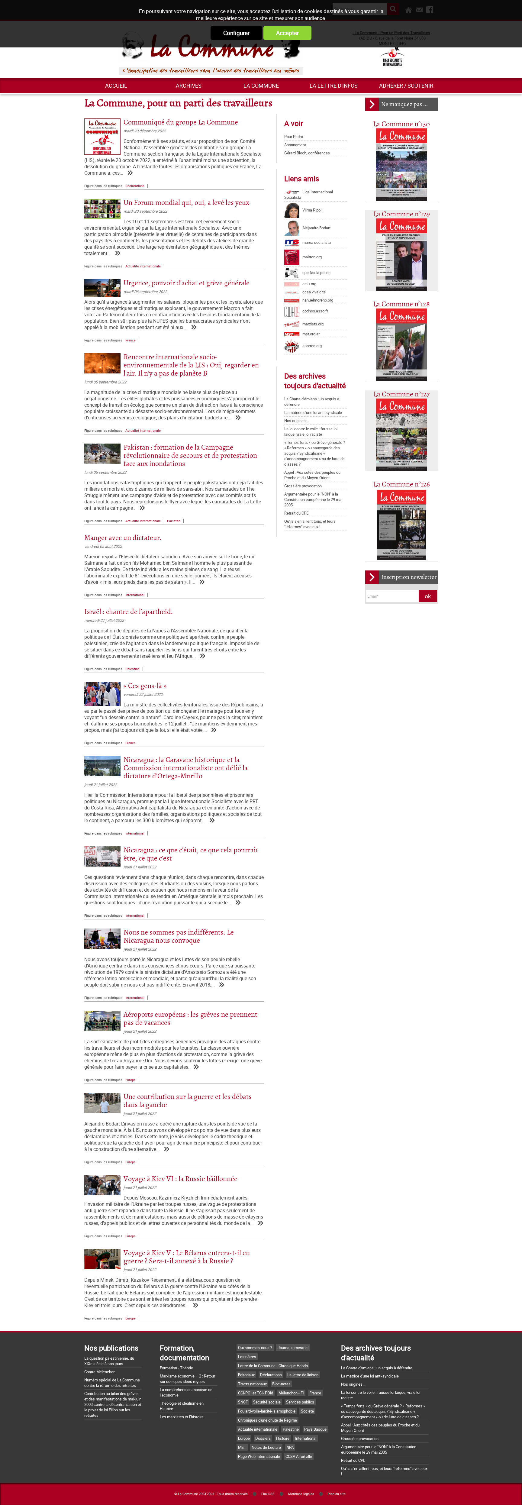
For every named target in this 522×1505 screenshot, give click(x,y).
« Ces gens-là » (145, 686)
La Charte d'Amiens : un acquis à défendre (376, 1368)
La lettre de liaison (302, 1374)
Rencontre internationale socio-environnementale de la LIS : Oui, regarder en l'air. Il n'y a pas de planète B (191, 365)
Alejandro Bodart (316, 228)
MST (242, 1447)
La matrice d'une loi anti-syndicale (313, 412)
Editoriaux (246, 1374)
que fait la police (316, 272)
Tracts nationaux (252, 1384)
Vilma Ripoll (312, 210)
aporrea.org (312, 345)
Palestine (132, 669)
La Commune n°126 (401, 484)
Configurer (236, 33)
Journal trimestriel (293, 1347)
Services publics (300, 1402)
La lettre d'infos (334, 85)
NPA (290, 1447)
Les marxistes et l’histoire (182, 1416)
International (134, 595)
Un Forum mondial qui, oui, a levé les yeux (186, 203)
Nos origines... (296, 420)
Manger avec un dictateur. (123, 538)
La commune (261, 85)
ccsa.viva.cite (314, 292)
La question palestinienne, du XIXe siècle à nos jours (109, 1360)
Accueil (116, 85)
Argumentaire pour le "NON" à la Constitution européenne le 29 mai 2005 (313, 499)
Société (307, 1411)
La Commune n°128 (401, 304)
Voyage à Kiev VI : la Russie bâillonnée (180, 1179)
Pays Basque (315, 1429)
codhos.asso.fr (315, 311)
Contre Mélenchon (99, 1371)
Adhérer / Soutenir (406, 85)
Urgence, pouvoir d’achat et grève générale (187, 283)
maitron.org (312, 257)
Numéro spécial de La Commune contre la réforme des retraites (112, 1382)
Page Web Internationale (259, 1456)
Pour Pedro (293, 136)
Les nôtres (247, 1356)
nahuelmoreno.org (317, 300)
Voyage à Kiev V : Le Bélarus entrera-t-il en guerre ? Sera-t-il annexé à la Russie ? (187, 1257)
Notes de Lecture (266, 1447)
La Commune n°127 (401, 394)
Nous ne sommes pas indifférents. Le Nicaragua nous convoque (179, 937)
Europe (130, 1080)
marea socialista (316, 242)
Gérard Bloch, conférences (307, 153)
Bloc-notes (281, 1384)
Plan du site (337, 1494)
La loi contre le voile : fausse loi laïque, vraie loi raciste (310, 431)
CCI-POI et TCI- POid (255, 1393)
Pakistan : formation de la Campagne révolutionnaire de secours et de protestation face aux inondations (190, 456)
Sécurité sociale (267, 1402)
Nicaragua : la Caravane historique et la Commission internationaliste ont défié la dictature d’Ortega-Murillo (186, 768)
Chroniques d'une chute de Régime (267, 1420)
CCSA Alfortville (298, 1456)
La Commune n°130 (401, 124)
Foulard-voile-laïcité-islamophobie (266, 1411)
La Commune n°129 (401, 214)
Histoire (282, 1438)
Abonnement (295, 144)
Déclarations (134, 186)
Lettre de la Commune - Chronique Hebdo (273, 1365)
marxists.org (313, 324)
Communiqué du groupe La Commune (181, 122)
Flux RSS (268, 1494)
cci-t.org (309, 283)
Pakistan (173, 521)
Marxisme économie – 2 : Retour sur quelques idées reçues (187, 1378)
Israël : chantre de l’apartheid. (128, 612)
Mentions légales (301, 1494)
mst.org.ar (311, 334)
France (130, 340)
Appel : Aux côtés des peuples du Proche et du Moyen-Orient (312, 475)
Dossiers (263, 1438)
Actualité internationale (143, 266)
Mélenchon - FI (291, 1393)
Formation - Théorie (176, 1368)
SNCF (243, 1402)
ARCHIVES (188, 85)
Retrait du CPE (296, 513)
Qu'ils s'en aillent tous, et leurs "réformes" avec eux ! (310, 523)
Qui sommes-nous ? (255, 1347)
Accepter (287, 33)
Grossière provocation (303, 486)
